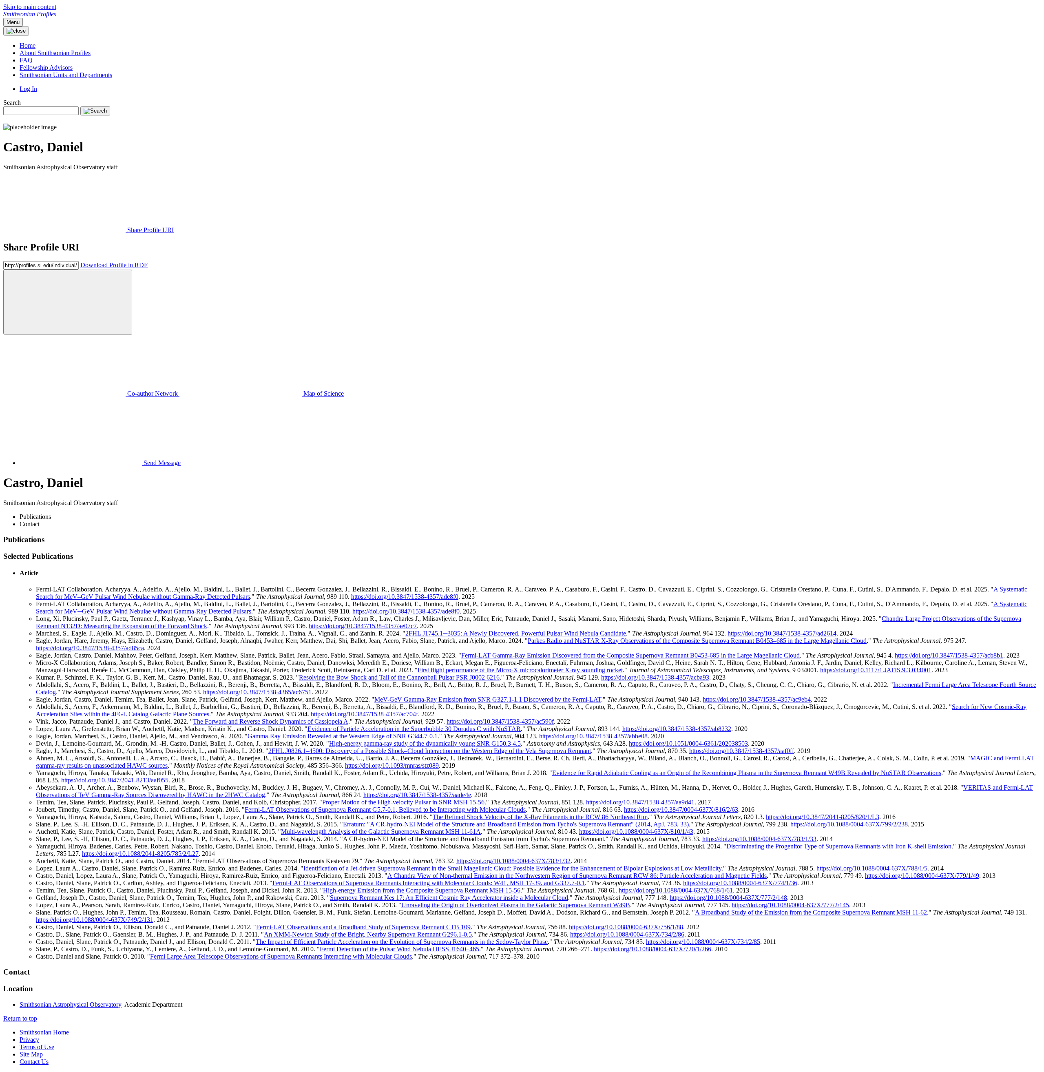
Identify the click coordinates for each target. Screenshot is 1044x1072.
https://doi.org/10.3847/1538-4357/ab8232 (676, 728)
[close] (67, 302)
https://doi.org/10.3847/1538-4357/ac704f (364, 714)
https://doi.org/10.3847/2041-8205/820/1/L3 (822, 816)
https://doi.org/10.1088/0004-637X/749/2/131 (94, 919)
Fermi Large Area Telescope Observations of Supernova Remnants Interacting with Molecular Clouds (281, 956)
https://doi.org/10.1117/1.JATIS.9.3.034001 (875, 670)
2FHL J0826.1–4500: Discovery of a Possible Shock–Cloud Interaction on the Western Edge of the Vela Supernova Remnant (429, 750)
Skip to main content (29, 6)
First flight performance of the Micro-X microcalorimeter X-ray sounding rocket (520, 670)
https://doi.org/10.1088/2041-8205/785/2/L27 (140, 853)
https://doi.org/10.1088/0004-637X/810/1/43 (636, 831)
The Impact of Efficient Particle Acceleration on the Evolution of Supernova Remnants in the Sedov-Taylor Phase (402, 941)
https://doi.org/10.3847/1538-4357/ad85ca (90, 648)
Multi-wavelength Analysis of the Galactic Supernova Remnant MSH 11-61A (381, 831)
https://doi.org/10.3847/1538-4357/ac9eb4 (757, 699)
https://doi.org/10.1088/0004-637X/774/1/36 (740, 882)
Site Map (31, 1054)
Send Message (161, 462)
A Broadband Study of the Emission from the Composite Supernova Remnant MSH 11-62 (811, 912)
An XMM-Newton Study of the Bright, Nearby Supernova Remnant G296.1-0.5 (368, 934)
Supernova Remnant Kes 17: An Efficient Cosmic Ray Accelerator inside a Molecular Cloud (449, 897)
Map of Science (323, 393)
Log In (28, 88)
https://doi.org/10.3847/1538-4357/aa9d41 (640, 802)
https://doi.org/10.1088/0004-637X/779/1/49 (922, 875)
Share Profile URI (150, 229)
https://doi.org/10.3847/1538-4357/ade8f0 (404, 596)
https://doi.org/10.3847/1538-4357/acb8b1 (949, 655)
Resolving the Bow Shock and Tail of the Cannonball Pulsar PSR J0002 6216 (399, 677)
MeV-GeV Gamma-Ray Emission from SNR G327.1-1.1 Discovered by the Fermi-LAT (487, 699)
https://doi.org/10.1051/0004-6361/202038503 (688, 743)
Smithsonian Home (44, 1032)
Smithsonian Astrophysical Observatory (71, 1004)
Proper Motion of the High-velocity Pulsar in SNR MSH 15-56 (403, 802)
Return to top (20, 1018)
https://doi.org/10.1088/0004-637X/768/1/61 (676, 890)
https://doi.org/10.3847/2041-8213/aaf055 (114, 780)
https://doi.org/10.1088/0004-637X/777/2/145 (790, 904)
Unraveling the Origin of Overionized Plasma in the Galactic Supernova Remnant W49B (515, 904)
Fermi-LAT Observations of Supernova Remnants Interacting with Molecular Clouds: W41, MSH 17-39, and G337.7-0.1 (428, 882)
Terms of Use (37, 1046)
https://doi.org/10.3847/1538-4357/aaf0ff (741, 750)
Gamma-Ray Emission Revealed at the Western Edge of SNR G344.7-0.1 (343, 736)
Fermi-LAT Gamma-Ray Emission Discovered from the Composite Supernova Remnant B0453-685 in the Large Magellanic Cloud (630, 655)
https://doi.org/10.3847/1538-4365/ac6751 (257, 692)
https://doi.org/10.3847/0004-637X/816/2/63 (681, 809)
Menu (13, 22)
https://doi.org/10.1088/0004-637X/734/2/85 (703, 941)
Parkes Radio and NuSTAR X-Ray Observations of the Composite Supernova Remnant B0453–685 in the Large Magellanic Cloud (697, 640)
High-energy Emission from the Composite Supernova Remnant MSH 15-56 (421, 890)
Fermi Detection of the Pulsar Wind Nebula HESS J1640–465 (399, 949)
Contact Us (34, 1061)
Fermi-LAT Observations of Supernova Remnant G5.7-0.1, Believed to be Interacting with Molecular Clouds (385, 809)
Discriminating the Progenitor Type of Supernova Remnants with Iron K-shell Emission (838, 846)
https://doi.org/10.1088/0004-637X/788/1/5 (871, 868)
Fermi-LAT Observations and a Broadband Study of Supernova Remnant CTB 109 (363, 927)
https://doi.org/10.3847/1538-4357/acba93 (655, 677)
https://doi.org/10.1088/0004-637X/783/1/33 (759, 838)
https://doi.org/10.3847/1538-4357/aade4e (417, 794)
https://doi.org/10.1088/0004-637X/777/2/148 (728, 897)
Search (12, 102)
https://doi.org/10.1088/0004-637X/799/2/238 (849, 824)
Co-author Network (152, 393)
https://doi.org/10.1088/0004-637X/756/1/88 (626, 927)
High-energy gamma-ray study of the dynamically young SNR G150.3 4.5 (425, 743)
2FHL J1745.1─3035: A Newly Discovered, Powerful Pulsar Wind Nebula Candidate (515, 633)
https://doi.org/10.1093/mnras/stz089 (392, 765)
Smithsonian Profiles (29, 14)
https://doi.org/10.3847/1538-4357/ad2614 (782, 633)
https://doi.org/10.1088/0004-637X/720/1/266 (652, 949)
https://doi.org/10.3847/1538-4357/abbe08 (593, 736)
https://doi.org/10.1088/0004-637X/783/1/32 (513, 860)
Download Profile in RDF (114, 264)
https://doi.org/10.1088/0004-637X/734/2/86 (627, 934)
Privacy (29, 1039)
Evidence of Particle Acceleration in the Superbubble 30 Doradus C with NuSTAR (414, 728)
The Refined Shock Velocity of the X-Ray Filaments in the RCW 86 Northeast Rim (540, 816)
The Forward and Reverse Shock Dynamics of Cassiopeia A (270, 721)
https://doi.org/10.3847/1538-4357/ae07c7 (363, 625)
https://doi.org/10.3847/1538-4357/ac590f (500, 721)
